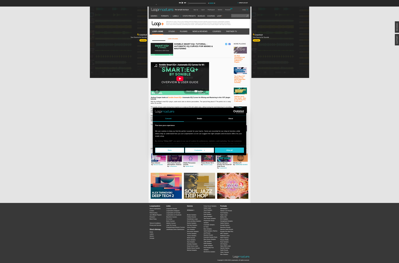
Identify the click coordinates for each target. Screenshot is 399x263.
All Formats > (224, 208)
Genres (154, 16)
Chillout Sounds (191, 217)
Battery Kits (223, 217)
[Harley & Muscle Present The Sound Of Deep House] (224, 161)
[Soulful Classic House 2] (232, 186)
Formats (165, 16)
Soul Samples (191, 242)
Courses (211, 16)
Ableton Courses (171, 223)
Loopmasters (173, 166)
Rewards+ (228, 9)
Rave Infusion (155, 163)
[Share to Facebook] (229, 44)
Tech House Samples (210, 218)
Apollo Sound (189, 166)
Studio (171, 31)
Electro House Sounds (193, 248)
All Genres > (190, 210)
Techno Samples (191, 233)
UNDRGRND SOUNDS (242, 164)
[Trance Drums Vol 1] (208, 161)
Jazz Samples (191, 229)
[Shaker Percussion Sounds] (190, 161)
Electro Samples (191, 223)
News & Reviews (200, 31)
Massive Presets (208, 235)
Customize (198, 150)
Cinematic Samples (209, 224)
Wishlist (220, 9)
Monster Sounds (158, 164)
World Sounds (191, 237)
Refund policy (153, 213)
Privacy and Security (155, 225)
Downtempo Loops (192, 219)
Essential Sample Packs (210, 237)
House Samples (191, 227)
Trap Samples (208, 241)
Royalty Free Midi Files (226, 231)
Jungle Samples (208, 245)
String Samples (208, 216)
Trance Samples (191, 235)
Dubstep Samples (192, 244)
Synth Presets (189, 16)
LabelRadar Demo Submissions (175, 229)
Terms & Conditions (155, 223)
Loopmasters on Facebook (173, 215)
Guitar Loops (207, 208)
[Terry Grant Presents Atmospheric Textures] (174, 161)
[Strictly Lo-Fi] (240, 161)
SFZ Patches (223, 244)
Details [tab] (199, 118)
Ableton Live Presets (226, 210)
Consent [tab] (168, 118)
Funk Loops (207, 212)
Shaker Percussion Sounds (189, 163)
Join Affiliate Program (156, 215)
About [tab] (230, 118)
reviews (397, 27)
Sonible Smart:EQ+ (175, 97)
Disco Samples (191, 240)
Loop (219, 16)
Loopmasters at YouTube (173, 213)
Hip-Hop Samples (192, 225)
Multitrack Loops (225, 235)
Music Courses (170, 221)
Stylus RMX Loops (225, 246)
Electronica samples (209, 252)
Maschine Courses (171, 217)
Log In (203, 9)
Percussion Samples (193, 231)
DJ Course (169, 219)
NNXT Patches (224, 237)
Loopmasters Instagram (173, 210)
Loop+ (170, 38)
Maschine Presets (225, 227)
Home (151, 232)
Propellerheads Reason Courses (175, 227)
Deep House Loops (192, 246)
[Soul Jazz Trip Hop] (199, 186)
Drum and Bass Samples (194, 221)
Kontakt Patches (224, 225)
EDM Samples (208, 243)
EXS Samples (224, 219)
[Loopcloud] (74, 42)
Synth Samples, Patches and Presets (210, 232)
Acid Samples (224, 213)
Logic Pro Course (171, 225)
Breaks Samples (191, 215)
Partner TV (231, 31)
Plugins (183, 31)
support (397, 40)
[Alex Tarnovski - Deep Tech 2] (166, 186)
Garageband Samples (226, 221)
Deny (170, 150)
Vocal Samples (208, 210)
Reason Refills (224, 240)
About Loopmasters (155, 208)
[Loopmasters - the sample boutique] (170, 10)
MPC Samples (224, 233)
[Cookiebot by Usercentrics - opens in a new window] (235, 111)
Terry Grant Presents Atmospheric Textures (174, 163)
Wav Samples (224, 254)
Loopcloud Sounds (171, 208)
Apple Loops (223, 215)
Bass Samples (208, 229)
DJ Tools (206, 227)
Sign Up (195, 9)
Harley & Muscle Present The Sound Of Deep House (224, 164)
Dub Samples (207, 214)
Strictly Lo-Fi (237, 163)
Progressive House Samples (209, 221)
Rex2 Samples (224, 242)
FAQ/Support (211, 9)
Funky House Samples (210, 206)
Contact (152, 210)
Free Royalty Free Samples (209, 248)
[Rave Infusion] (158, 161)
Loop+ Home (157, 31)
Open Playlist (243, 2)
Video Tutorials (224, 252)
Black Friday (153, 219)
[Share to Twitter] (226, 44)
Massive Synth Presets (226, 229)
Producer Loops (208, 164)
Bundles (201, 16)
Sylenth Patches (224, 248)
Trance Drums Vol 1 (207, 163)
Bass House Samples (210, 239)
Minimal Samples (192, 250)
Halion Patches (224, 223)
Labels (176, 16)
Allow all (229, 150)
